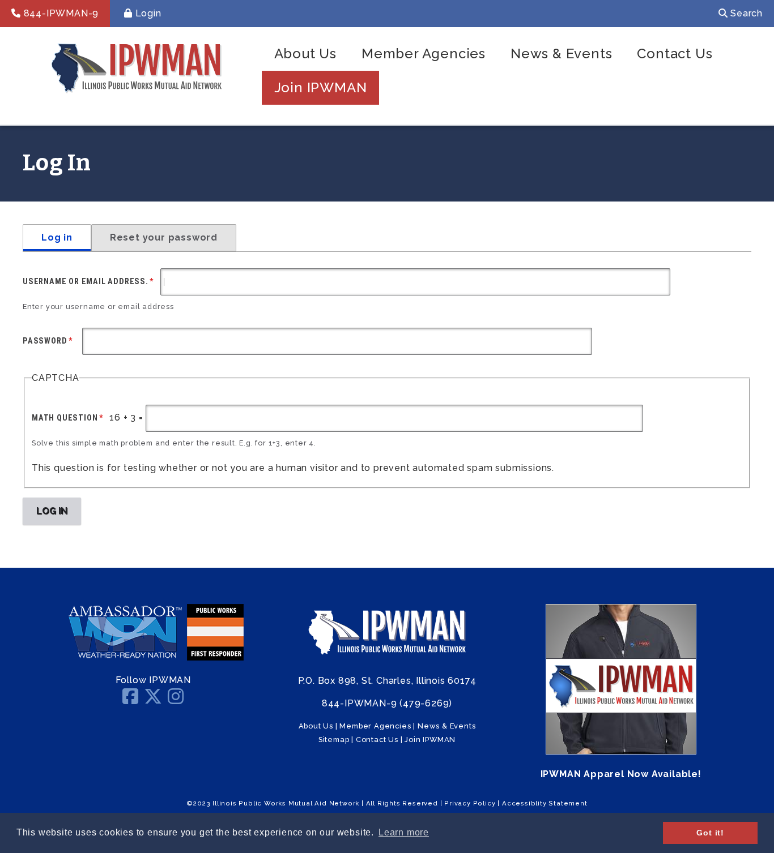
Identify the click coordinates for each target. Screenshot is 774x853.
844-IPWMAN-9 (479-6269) (387, 703)
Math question (64, 417)
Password (45, 340)
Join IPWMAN (320, 87)
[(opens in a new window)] (124, 657)
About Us (305, 53)
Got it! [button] (710, 832)
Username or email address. (85, 281)
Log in (57, 237)
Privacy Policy (469, 803)
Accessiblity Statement (545, 803)
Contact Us (674, 53)
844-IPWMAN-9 (60, 13)
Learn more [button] (404, 832)
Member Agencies (424, 53)
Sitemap (334, 739)
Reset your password (164, 237)
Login (147, 13)
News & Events (561, 53)
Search (745, 13)
